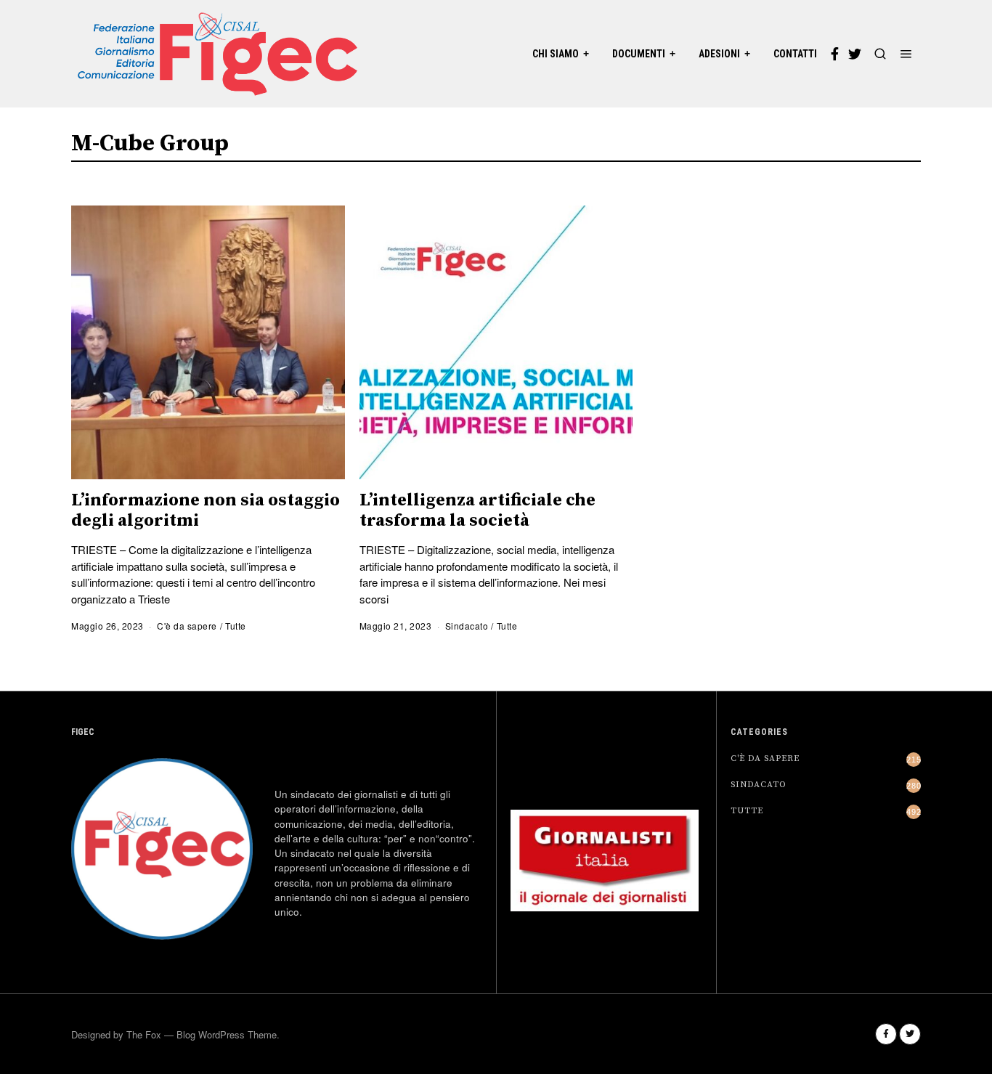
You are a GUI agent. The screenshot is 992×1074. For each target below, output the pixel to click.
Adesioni (719, 54)
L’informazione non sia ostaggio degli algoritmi (205, 510)
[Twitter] (855, 53)
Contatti (795, 54)
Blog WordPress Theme (226, 1034)
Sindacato (467, 625)
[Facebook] (834, 53)
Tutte (235, 625)
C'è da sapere (187, 625)
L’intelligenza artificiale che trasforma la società (477, 510)
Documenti (638, 54)
